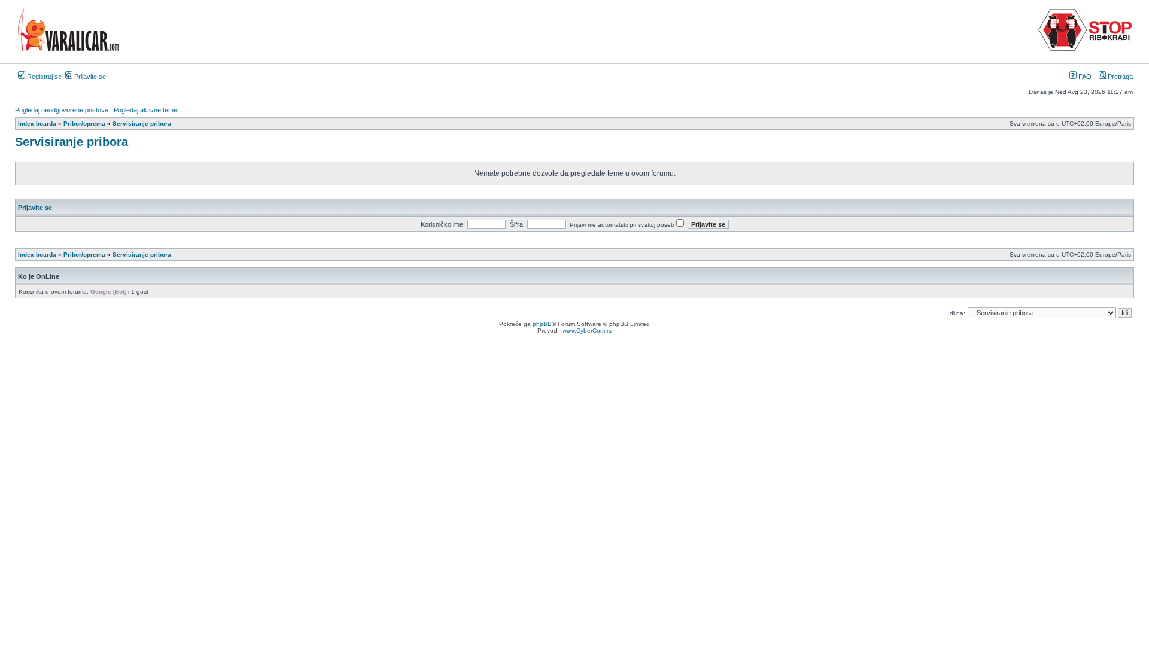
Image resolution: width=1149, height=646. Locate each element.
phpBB (542, 324)
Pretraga (1119, 76)
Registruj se (43, 76)
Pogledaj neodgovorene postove (61, 110)
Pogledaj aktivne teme (145, 110)
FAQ (1084, 76)
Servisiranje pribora (71, 141)
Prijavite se (89, 76)
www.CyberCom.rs (587, 330)
